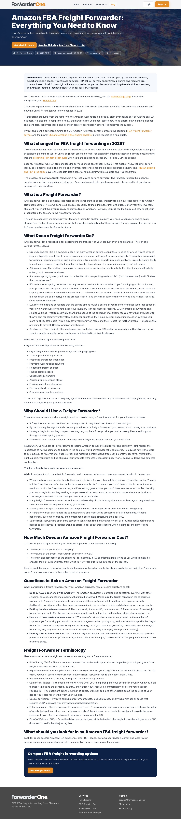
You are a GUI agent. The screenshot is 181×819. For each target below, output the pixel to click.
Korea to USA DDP (87, 808)
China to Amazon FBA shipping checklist (70, 135)
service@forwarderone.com (132, 800)
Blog (113, 4)
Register (162, 4)
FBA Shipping (85, 800)
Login (148, 4)
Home (76, 4)
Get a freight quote (24, 45)
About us (87, 4)
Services (100, 4)
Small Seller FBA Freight (90, 812)
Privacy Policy (125, 808)
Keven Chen (26, 53)
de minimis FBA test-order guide (50, 157)
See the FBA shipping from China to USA (61, 45)
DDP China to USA (87, 804)
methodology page (121, 96)
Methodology (125, 804)
